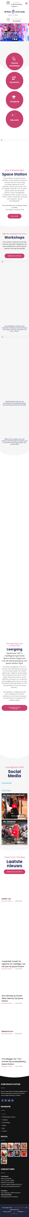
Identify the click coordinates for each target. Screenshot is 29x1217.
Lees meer (14, 36)
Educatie (14, 120)
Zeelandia (14, 573)
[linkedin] (12, 1100)
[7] (4, 1153)
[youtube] (9, 1100)
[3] (4, 1160)
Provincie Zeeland (14, 619)
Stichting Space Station (8, 1117)
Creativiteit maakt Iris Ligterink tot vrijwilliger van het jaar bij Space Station (14, 964)
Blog (3, 1128)
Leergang (14, 101)
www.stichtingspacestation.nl (12, 1186)
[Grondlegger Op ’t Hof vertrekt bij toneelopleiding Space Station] (14, 1047)
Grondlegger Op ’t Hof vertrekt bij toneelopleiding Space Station (14, 1061)
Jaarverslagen (6, 1122)
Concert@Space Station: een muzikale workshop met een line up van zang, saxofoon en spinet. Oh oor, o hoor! (14, 328)
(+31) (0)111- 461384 (8, 1180)
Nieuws (4, 1125)
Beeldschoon (7, 1031)
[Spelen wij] (14, 886)
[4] (24, 1153)
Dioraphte (14, 527)
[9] (17, 1146)
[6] (11, 1153)
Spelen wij (6, 898)
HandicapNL (14, 550)
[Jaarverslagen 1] (11, 1146)
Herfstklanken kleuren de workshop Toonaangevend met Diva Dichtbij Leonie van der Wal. (14, 403)
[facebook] (2, 1100)
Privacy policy (7, 1211)
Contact (4, 1131)
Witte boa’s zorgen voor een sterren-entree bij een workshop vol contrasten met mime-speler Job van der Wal (14, 441)
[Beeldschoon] (14, 1018)
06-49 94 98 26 (9, 1182)
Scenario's (14, 82)
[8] (24, 1146)
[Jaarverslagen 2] (4, 1146)
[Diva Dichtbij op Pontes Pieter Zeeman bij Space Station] (14, 982)
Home (4, 1114)
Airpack (14, 596)
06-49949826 (17, 21)
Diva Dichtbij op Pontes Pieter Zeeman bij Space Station (12, 998)
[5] (17, 1153)
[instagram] (5, 1100)
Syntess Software (15, 503)
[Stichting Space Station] (14, 15)
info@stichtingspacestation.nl (13, 1184)
